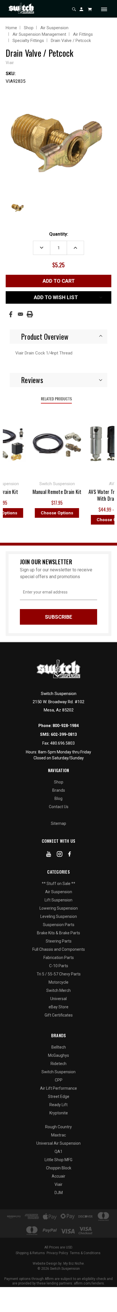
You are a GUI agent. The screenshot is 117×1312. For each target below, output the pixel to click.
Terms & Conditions (85, 1253)
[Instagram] (59, 855)
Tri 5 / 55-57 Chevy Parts (59, 974)
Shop (58, 782)
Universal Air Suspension (58, 1143)
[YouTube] (48, 855)
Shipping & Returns (30, 1253)
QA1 (58, 1151)
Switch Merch (58, 990)
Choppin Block (58, 1168)
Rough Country (58, 1127)
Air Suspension (58, 892)
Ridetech (58, 1063)
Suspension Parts (58, 924)
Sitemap (58, 823)
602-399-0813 (64, 734)
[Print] (30, 314)
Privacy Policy (57, 1253)
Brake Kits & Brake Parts (58, 933)
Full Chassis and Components (58, 949)
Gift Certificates (59, 1015)
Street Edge (58, 1096)
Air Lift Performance (58, 1088)
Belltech (58, 1047)
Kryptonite (58, 1113)
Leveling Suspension (58, 916)
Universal (58, 998)
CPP (58, 1080)
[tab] (58, 336)
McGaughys (58, 1055)
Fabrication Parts (58, 957)
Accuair (58, 1176)
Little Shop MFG (58, 1159)
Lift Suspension (58, 900)
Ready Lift (58, 1104)
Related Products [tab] (56, 399)
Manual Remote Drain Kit (54, 491)
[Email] (20, 314)
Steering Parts (59, 941)
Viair (58, 1184)
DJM (59, 1192)
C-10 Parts (58, 966)
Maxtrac (58, 1135)
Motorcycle (58, 982)
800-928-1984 (66, 725)
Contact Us (58, 806)
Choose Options (54, 512)
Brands (58, 790)
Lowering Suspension (58, 908)
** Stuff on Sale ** (58, 883)
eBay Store (58, 1007)
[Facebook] (10, 314)
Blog (58, 798)
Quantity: (58, 234)
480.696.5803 (62, 743)
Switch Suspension (58, 1072)
